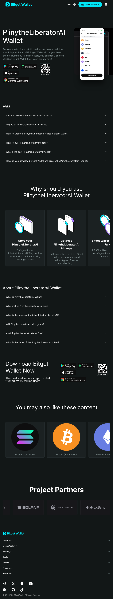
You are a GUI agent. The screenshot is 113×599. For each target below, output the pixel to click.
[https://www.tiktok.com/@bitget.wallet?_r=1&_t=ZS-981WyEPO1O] (22, 589)
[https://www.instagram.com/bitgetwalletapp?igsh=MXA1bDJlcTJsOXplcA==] (4, 589)
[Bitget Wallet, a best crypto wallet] (19, 4)
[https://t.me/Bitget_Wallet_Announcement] (4, 583)
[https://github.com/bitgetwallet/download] (13, 589)
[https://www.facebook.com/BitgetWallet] (22, 583)
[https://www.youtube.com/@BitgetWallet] (31, 583)
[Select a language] (74, 4)
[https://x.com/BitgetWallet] (13, 583)
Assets (6, 562)
